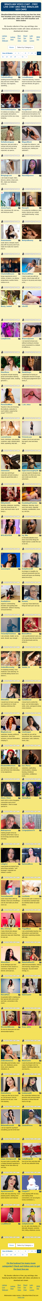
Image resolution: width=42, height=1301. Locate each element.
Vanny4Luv (26, 798)
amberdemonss (7, 1061)
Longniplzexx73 (28, 830)
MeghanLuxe (6, 732)
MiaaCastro (26, 1061)
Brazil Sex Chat (25, 38)
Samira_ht (26, 667)
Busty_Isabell (6, 306)
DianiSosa (5, 372)
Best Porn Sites (19, 38)
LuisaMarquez (27, 77)
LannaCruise (6, 437)
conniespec (5, 569)
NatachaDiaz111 (28, 962)
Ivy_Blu (25, 535)
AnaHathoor (5, 601)
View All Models (7, 53)
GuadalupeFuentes (29, 503)
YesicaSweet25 (7, 896)
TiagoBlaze (26, 929)
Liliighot (4, 864)
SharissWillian (27, 274)
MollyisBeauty (27, 240)
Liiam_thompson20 (8, 1159)
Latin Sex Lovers (32, 38)
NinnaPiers (5, 995)
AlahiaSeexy (6, 1093)
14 (15, 57)
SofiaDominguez (7, 142)
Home (11, 47)
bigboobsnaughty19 (30, 470)
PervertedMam (6, 404)
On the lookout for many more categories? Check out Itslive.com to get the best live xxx (21, 1266)
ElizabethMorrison (8, 765)
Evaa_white (26, 1027)
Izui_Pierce (26, 765)
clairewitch (5, 470)
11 (3, 57)
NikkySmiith (5, 503)
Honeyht (25, 208)
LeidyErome (5, 339)
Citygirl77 (26, 1191)
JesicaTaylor (6, 208)
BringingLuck (6, 175)
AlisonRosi (5, 962)
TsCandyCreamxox (8, 634)
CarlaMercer (26, 700)
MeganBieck (27, 142)
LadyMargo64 (27, 1159)
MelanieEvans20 (7, 1125)
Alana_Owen (6, 798)
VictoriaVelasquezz (8, 109)
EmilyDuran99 (27, 569)
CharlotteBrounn (7, 274)
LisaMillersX (6, 1224)
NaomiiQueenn (28, 175)
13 (11, 57)
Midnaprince (6, 830)
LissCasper (26, 732)
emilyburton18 (27, 1224)
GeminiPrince (27, 1125)
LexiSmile (26, 896)
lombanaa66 (27, 1093)
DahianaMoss (27, 864)
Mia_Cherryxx (6, 929)
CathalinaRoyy (7, 77)
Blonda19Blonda (7, 1027)
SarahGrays (26, 372)
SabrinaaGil (26, 995)
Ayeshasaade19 (7, 1191)
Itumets (25, 601)
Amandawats (6, 240)
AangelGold (26, 109)
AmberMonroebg (7, 667)
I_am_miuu (26, 404)
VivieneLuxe (27, 437)
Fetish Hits (21, 1297)
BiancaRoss (27, 634)
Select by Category (24, 47)
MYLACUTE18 (6, 535)
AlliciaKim (5, 700)
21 (22, 57)
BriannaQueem (28, 339)
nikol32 (25, 306)
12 (7, 57)
